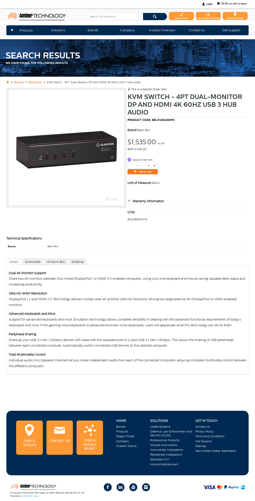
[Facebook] (108, 487)
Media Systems (160, 426)
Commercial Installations (166, 449)
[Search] (155, 16)
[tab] (14, 262)
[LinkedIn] (121, 487)
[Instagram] (146, 487)
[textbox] (115, 16)
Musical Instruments (163, 445)
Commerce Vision (30, 496)
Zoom (114, 199)
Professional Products (164, 440)
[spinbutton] (137, 165)
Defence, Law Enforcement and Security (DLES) (171, 433)
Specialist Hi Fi (159, 459)
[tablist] (127, 320)
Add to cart (144, 171)
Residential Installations (166, 454)
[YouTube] (133, 487)
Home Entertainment (164, 464)
